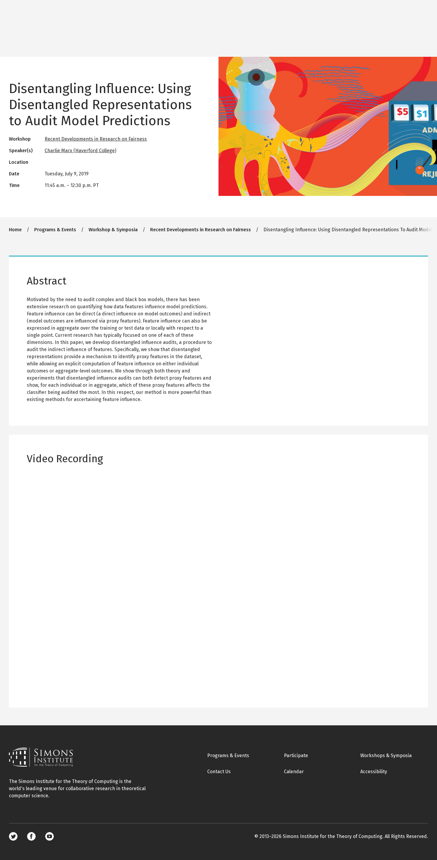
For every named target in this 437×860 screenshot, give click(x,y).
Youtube (49, 836)
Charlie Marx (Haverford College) (80, 150)
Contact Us (219, 771)
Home (15, 229)
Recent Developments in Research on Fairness (96, 139)
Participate (296, 755)
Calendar (294, 771)
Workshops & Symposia (386, 755)
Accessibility (373, 771)
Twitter (13, 836)
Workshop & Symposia (113, 229)
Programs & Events (55, 229)
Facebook (31, 836)
